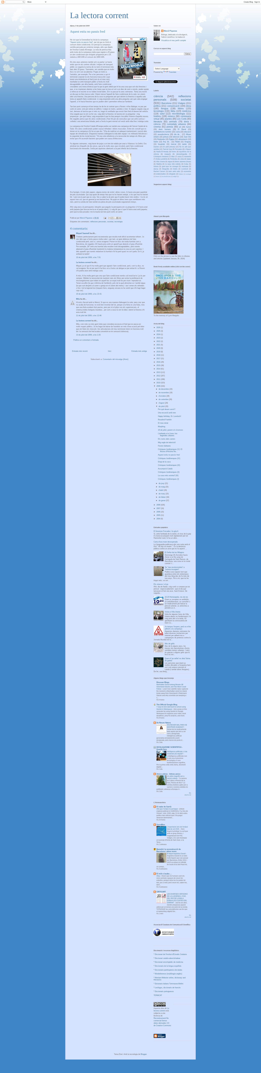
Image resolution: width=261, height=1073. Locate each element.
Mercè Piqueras (170, 31)
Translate (172, 72)
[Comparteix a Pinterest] (120, 218)
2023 (158, 338)
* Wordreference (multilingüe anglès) (168, 974)
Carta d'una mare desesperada (166, 542)
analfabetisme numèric (162, 132)
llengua (164, 108)
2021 (158, 345)
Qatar (189, 159)
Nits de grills (170, 644)
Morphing (161, 427)
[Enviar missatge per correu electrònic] (105, 218)
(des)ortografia (181, 154)
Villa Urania (160, 161)
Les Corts (181, 119)
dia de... (177, 134)
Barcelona (166, 103)
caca (179, 156)
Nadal (177, 142)
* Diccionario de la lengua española (167, 966)
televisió (176, 137)
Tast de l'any (167, 149)
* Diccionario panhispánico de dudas (168, 970)
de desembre (164, 389)
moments (187, 156)
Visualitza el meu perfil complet (173, 40)
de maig (162, 487)
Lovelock (184, 169)
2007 (158, 508)
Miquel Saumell (82, 233)
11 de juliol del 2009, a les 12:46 (88, 315)
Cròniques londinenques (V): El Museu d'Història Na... (170, 450)
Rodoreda (161, 139)
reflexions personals (98, 222)
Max (173, 156)
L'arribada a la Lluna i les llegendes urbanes (167, 434)
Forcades (178, 149)
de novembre (164, 393)
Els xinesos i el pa (161, 584)
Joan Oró (187, 137)
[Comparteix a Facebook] (117, 218)
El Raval (182, 129)
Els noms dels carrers (166, 439)
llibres (181, 108)
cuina (178, 132)
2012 (158, 376)
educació (187, 132)
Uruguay (187, 142)
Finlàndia (173, 159)
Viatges (181, 103)
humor (188, 127)
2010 (158, 383)
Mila (78, 299)
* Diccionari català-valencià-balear (167, 958)
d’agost (162, 403)
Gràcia (156, 166)
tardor (184, 144)
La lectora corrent (99, 15)
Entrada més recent (80, 351)
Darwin (156, 147)
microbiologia (178, 114)
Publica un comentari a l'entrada (86, 340)
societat (110, 222)
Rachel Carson (159, 171)
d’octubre (162, 396)
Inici (109, 351)
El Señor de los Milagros (174, 552)
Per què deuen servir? (166, 409)
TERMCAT (158, 995)
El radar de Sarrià (163, 807)
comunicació (173, 106)
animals (173, 121)
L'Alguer (188, 149)
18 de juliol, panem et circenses (170, 430)
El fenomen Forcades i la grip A (166, 531)
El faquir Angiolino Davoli (176, 854)
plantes (168, 119)
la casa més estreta (173, 164)
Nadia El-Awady (162, 151)
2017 (158, 358)
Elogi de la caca (164, 462)
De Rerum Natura (163, 723)
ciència (158, 96)
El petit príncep (169, 147)
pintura (165, 137)
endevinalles (161, 174)
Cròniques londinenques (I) (168, 479)
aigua (170, 161)
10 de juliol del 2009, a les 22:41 (89, 294)
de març (162, 494)
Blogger (144, 1054)
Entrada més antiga (139, 351)
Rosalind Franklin (165, 420)
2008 (158, 505)
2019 (158, 352)
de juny (162, 483)
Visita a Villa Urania (172, 612)
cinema (157, 127)
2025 (158, 331)
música (171, 116)
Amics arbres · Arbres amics (168, 774)
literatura (158, 121)
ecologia (188, 174)
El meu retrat (163, 423)
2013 (158, 372)
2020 (158, 348)
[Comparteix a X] (115, 218)
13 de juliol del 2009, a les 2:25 (88, 335)
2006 (158, 512)
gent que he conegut (170, 166)
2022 (158, 341)
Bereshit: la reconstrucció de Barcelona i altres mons (168, 850)
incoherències (166, 176)
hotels (175, 169)
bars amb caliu (174, 171)
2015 (158, 365)
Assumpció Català (165, 469)
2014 (158, 369)
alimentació (182, 139)
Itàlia (173, 111)
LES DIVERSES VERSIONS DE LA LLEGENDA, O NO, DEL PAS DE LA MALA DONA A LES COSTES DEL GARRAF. (177, 898)
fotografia (165, 169)
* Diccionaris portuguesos (164, 991)
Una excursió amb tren (167, 413)
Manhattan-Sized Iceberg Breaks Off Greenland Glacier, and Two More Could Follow (171, 687)
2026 (158, 327)
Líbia (182, 159)
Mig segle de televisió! (167, 442)
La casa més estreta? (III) (168, 475)
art (180, 127)
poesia (170, 127)
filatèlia (159, 164)
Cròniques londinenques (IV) (169, 458)
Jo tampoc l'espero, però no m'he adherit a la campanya (178, 628)
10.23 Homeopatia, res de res (176, 597)
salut (162, 114)
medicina (186, 111)
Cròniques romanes (161, 156)
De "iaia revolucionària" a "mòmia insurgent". (174, 568)
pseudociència (163, 134)
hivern (157, 176)
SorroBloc (160, 825)
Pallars (181, 174)
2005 (158, 515)
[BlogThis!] (112, 218)
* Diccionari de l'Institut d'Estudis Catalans (170, 954)
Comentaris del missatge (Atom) (115, 359)
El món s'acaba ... (164, 874)
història (157, 116)
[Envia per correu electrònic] (109, 218)
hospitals (161, 144)
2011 (158, 379)
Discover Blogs (162, 682)
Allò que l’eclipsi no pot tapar (167, 809)
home (174, 151)
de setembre (164, 399)
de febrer (162, 497)
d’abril (161, 490)
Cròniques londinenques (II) (168, 472)
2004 (158, 519)
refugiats (172, 174)
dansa (156, 169)
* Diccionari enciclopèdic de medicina (168, 962)
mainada (185, 166)
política (157, 106)
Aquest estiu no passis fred (81, 42)
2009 (158, 386)
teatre (156, 142)
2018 (158, 355)
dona (188, 106)
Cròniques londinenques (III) (169, 465)
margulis (167, 154)
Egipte (171, 139)
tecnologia (118, 222)
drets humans (165, 129)
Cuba (186, 164)
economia (187, 171)
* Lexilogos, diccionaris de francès (167, 988)
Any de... (167, 142)
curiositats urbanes (176, 124)
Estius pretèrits (161, 159)
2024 (158, 334)
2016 (158, 362)
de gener (162, 500)
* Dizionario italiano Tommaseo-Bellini (168, 984)
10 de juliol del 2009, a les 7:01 (88, 257)
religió (175, 176)
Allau (158, 876)
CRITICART (161, 892)
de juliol (162, 406)
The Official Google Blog (166, 705)
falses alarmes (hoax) (183, 161)
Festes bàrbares (164, 446)
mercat (173, 144)
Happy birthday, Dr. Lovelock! (169, 416)
